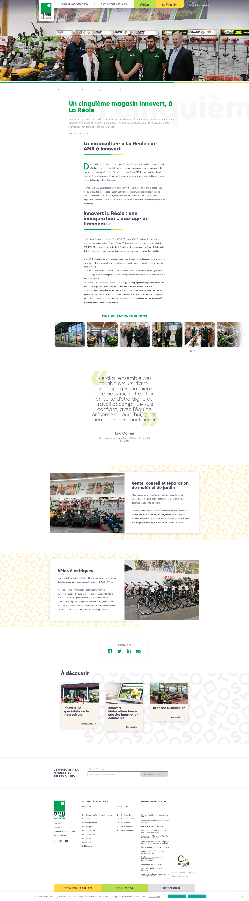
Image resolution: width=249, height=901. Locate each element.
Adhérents (206, 5)
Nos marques (87, 826)
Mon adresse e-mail (96, 769)
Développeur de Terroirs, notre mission (97, 815)
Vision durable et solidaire (114, 4)
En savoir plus (154, 896)
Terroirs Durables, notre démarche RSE (154, 816)
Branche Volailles (123, 823)
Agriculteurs (170, 4)
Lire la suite (87, 724)
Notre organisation (89, 823)
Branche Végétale (124, 815)
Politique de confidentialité (64, 831)
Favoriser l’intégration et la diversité (151, 869)
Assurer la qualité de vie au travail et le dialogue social (155, 875)
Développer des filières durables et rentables (155, 821)
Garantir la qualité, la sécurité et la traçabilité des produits (154, 837)
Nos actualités (87, 838)
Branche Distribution (169, 708)
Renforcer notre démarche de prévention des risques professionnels (153, 859)
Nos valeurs (86, 819)
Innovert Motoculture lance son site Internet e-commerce (123, 713)
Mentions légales (60, 835)
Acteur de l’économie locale (74, 4)
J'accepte (177, 896)
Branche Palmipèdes (125, 826)
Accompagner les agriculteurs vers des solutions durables (154, 831)
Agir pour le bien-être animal (152, 826)
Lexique (57, 827)
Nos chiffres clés (88, 830)
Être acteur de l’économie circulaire (155, 847)
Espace (171, 888)
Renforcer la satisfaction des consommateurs (152, 852)
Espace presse (88, 842)
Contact (57, 823)
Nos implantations (89, 834)
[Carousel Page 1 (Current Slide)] (191, 351)
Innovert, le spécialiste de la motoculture (76, 711)
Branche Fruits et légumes (127, 819)
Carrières (144, 4)
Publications (87, 846)
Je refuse (197, 896)
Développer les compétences (152, 864)
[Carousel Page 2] (194, 351)
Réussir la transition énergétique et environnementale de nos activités (155, 842)
